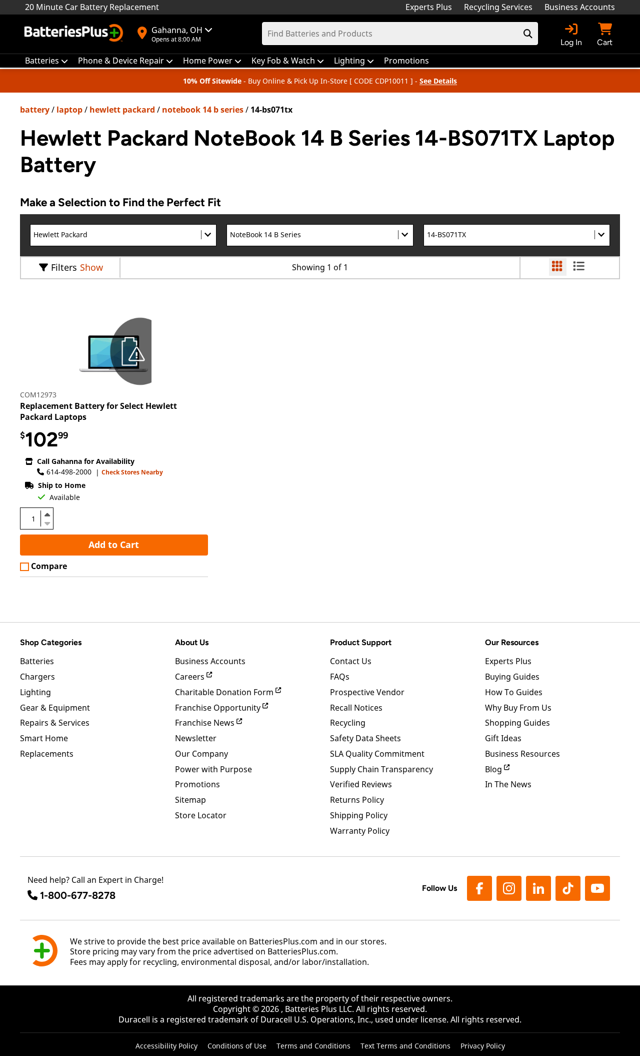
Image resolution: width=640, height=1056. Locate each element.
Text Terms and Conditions (405, 1045)
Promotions (197, 784)
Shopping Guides (517, 722)
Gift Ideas (503, 738)
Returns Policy (357, 799)
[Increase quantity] (47, 514)
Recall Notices (356, 707)
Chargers (37, 676)
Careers (190, 676)
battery (35, 109)
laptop (69, 109)
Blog (494, 769)
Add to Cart (113, 545)
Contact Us (351, 661)
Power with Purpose (213, 769)
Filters (64, 267)
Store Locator (200, 815)
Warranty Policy (360, 830)
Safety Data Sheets (365, 738)
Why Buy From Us (518, 707)
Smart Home (44, 738)
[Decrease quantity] (47, 522)
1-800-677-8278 (78, 895)
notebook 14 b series (203, 109)
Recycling (348, 722)
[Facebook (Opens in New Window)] (479, 888)
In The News (508, 784)
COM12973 (38, 394)
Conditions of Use (237, 1045)
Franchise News (205, 722)
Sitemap (190, 799)
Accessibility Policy (167, 1045)
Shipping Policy (359, 815)
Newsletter (195, 738)
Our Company (201, 753)
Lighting (35, 692)
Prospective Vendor (367, 692)
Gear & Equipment (55, 707)
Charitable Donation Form (225, 692)
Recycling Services (498, 7)
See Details (438, 81)
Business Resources (522, 753)
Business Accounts (579, 7)
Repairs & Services (55, 722)
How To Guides (513, 692)
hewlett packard (122, 109)
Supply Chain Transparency (381, 769)
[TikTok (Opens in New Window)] (568, 888)
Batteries (37, 661)
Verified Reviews (361, 784)
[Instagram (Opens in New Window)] (509, 888)
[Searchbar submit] (528, 34)
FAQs (340, 676)
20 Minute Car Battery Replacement (92, 7)
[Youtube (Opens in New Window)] (597, 888)
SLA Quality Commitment (377, 753)
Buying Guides (512, 676)
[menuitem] (46, 61)
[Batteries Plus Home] (75, 34)
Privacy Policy (482, 1045)
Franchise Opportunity (218, 707)
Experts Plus (429, 7)
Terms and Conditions (313, 1045)
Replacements (47, 753)
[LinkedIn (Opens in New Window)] (538, 888)
